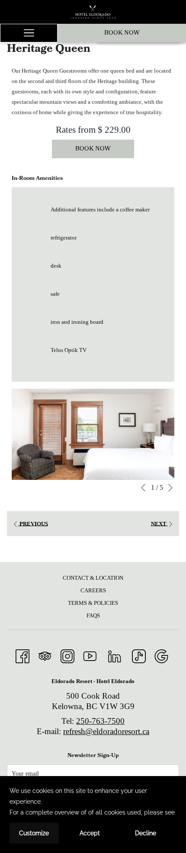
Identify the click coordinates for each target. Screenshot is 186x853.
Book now (122, 33)
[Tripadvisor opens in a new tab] (45, 655)
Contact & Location (93, 578)
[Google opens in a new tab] (161, 655)
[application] (93, 814)
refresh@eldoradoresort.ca (106, 731)
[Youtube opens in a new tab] (90, 655)
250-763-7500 (100, 720)
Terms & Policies (93, 603)
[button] (93, 434)
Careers (93, 590)
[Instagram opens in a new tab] (67, 655)
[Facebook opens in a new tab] (22, 655)
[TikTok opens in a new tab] (139, 655)
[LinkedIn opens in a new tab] (115, 655)
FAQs (93, 615)
